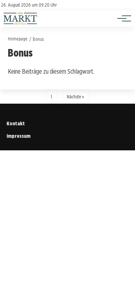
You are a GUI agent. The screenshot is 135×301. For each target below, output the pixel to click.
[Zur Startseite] (20, 23)
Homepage (18, 38)
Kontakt (16, 123)
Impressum (18, 136)
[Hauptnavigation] (122, 18)
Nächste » (75, 96)
